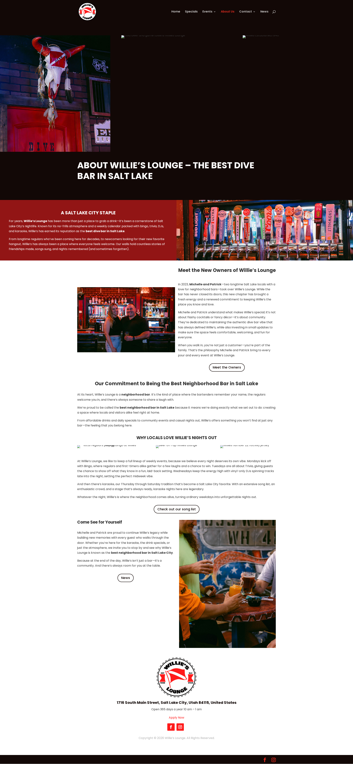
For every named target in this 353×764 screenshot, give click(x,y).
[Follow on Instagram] (180, 727)
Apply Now (176, 717)
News (264, 12)
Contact (245, 12)
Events (207, 12)
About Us (227, 12)
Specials (191, 12)
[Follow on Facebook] (171, 727)
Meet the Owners (227, 367)
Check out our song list (176, 509)
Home (175, 12)
